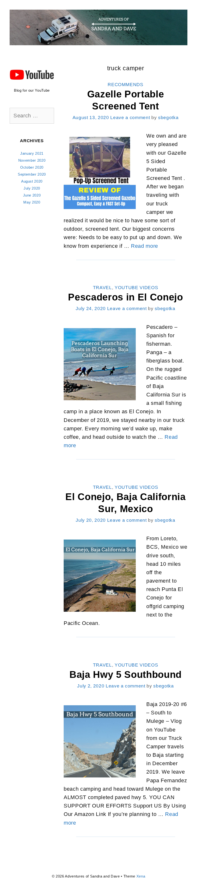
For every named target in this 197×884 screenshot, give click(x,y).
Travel (102, 287)
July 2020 (32, 188)
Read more (144, 246)
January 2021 (31, 153)
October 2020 (31, 167)
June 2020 (32, 195)
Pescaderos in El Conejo (125, 297)
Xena (140, 876)
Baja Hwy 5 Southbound (125, 674)
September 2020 (32, 174)
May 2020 (31, 202)
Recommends (125, 84)
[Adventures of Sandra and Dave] (98, 27)
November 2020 (32, 160)
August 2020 (32, 181)
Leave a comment (130, 117)
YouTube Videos (136, 287)
